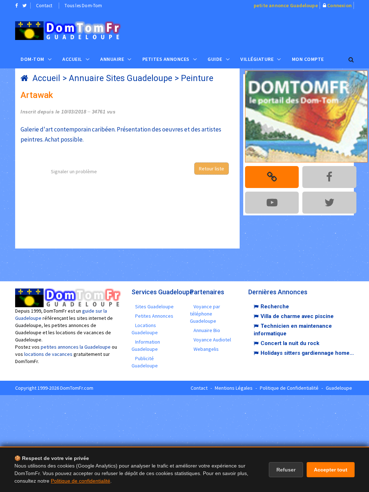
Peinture (197, 78)
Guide (215, 59)
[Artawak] (68, 30)
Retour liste (211, 168)
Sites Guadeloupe (154, 306)
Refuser (285, 470)
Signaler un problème (74, 171)
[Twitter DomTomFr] (24, 5)
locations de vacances (48, 354)
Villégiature (257, 59)
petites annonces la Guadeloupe (76, 347)
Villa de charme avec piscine (297, 316)
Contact (44, 6)
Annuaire (112, 59)
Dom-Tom (32, 59)
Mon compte (308, 59)
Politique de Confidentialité (289, 388)
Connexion (339, 5)
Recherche (275, 306)
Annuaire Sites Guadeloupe (120, 78)
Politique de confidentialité (80, 481)
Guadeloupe (339, 388)
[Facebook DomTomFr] (16, 5)
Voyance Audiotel (212, 339)
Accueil (72, 59)
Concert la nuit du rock (290, 343)
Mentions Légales (234, 388)
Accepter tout (330, 470)
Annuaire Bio (207, 330)
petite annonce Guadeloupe (286, 5)
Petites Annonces (166, 59)
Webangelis (206, 349)
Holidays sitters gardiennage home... (307, 353)
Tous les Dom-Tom (83, 6)
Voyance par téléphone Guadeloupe (205, 313)
